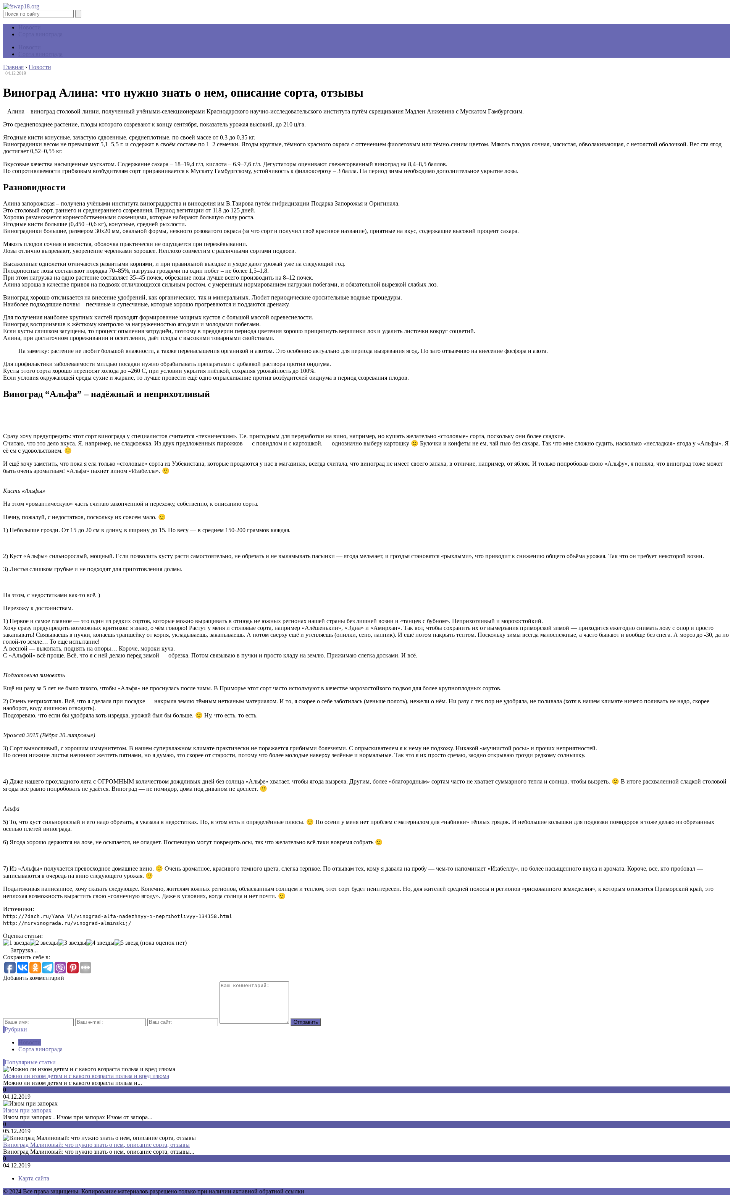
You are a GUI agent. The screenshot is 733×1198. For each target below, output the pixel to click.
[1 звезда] (16, 942)
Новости (29, 27)
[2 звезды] (44, 942)
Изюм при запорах (27, 1110)
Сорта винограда (40, 34)
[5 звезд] (127, 942)
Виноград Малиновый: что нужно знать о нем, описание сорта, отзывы (96, 1144)
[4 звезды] (100, 942)
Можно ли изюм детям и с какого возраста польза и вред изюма (86, 1076)
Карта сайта (33, 1178)
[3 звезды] (72, 942)
